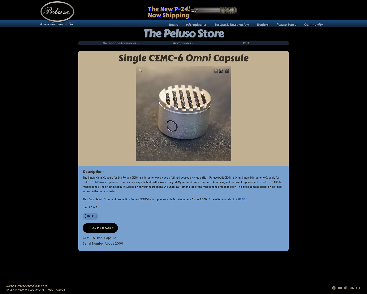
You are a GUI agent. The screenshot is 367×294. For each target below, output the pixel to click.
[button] (140, 70)
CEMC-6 (97, 182)
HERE (241, 199)
